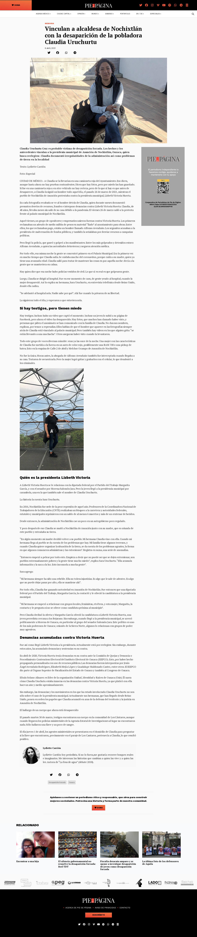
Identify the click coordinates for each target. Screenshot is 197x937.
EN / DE (139, 14)
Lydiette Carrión (52, 748)
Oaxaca (72, 782)
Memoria (49, 23)
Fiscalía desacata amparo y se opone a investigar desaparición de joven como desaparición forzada (118, 865)
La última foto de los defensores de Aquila (160, 862)
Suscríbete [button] (98, 915)
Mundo (95, 14)
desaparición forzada (57, 782)
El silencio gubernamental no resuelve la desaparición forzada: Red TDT (77, 864)
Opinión (80, 14)
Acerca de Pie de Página (78, 908)
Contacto (125, 908)
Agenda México (42, 14)
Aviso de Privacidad (105, 908)
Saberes (108, 14)
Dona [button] (17, 5)
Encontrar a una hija (27, 861)
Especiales (155, 14)
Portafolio (125, 14)
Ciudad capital (63, 14)
